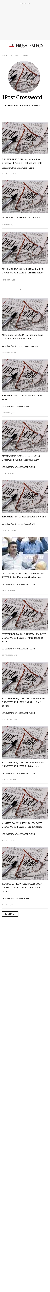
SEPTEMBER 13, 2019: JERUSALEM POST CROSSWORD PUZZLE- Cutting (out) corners (23, 702)
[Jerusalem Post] (27, 46)
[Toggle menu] (5, 46)
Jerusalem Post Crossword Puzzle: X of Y (24, 516)
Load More (10, 914)
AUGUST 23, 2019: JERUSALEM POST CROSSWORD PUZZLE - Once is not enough (22, 887)
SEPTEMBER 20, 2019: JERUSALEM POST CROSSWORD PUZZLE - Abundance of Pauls (24, 637)
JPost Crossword (21, 55)
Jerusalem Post (7, 55)
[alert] (22, 1264)
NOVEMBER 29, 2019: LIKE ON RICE (21, 217)
